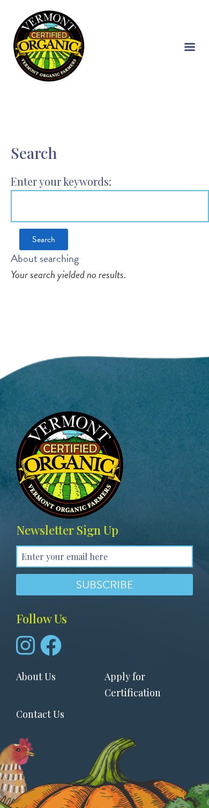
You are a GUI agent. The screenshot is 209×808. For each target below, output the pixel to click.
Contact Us (40, 714)
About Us (36, 676)
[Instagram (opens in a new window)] (25, 650)
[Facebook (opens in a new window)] (51, 650)
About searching (45, 258)
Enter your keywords (60, 181)
